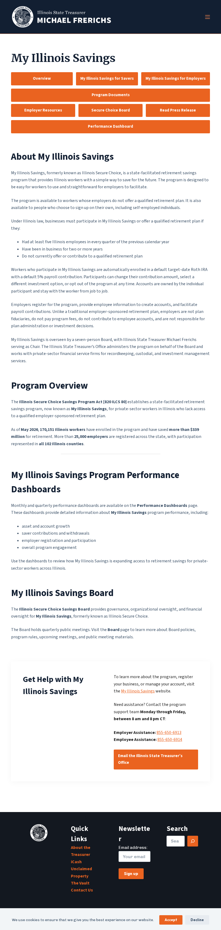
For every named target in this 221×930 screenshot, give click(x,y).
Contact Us (82, 890)
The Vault (80, 883)
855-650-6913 (169, 733)
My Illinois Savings (138, 691)
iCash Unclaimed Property (81, 869)
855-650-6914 (169, 740)
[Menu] (207, 17)
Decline (197, 920)
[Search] (192, 841)
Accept (171, 920)
